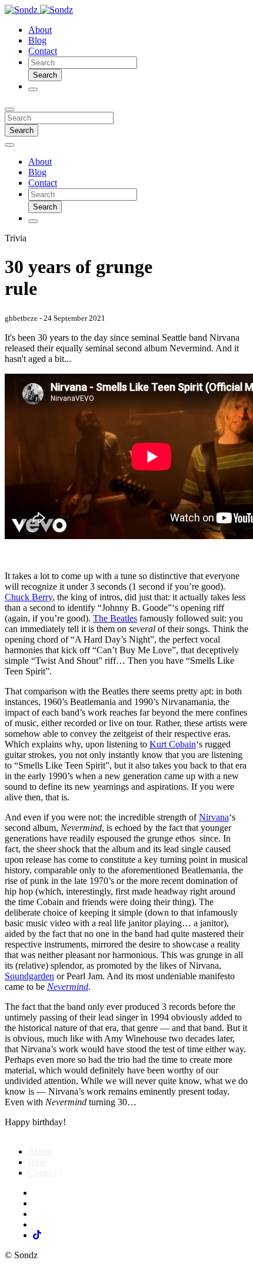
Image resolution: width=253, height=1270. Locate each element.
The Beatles (115, 618)
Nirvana (214, 817)
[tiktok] (37, 1235)
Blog (37, 40)
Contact (42, 51)
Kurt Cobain (172, 744)
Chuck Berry (28, 597)
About (40, 30)
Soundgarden (29, 976)
